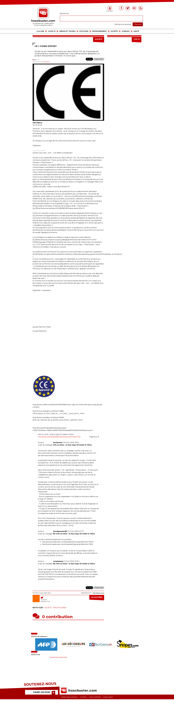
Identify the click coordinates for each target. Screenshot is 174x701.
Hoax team (108, 697)
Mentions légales (69, 697)
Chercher (138, 24)
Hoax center (95, 697)
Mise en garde (59, 608)
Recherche (64, 13)
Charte (83, 697)
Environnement (99, 31)
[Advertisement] (68, 308)
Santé (136, 31)
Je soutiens (96, 597)
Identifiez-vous (98, 593)
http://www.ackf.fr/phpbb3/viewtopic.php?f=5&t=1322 (59, 437)
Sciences (126, 31)
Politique (83, 31)
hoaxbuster (46, 61)
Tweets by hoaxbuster (58, 657)
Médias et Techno (67, 31)
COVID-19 (51, 31)
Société (114, 31)
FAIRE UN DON (41, 692)
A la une (40, 31)
